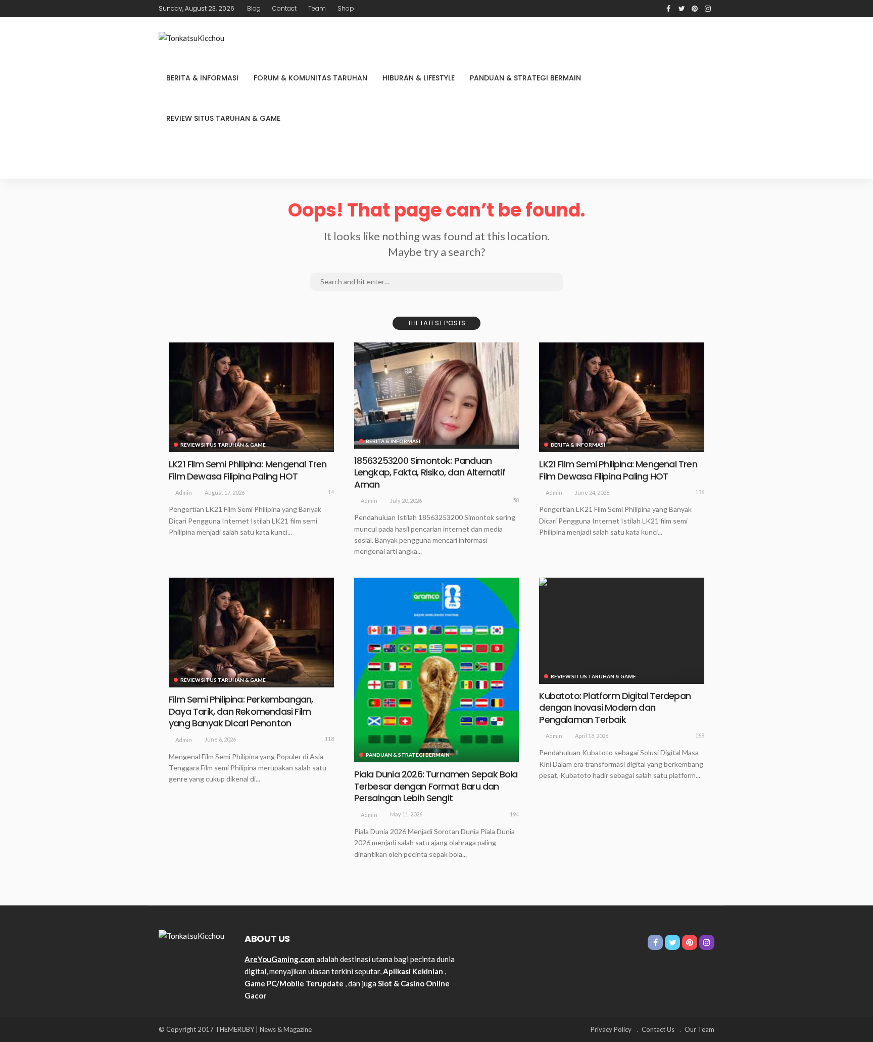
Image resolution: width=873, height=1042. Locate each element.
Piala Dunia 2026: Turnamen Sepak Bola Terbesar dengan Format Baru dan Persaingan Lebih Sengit (436, 786)
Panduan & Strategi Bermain (525, 78)
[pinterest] (694, 8)
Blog (254, 8)
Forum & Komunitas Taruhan (310, 78)
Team (317, 8)
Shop (345, 8)
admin (183, 492)
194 (514, 814)
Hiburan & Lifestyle (418, 78)
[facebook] (668, 8)
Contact (284, 8)
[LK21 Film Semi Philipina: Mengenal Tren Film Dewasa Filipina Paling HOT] (251, 397)
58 (516, 500)
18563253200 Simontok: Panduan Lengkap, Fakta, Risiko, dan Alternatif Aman (429, 472)
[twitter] (681, 8)
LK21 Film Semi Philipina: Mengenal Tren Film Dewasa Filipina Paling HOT (247, 470)
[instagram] (707, 8)
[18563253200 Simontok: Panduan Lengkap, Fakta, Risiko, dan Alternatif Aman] (436, 393)
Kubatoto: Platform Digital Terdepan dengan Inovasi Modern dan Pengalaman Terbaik (615, 707)
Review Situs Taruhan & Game (223, 118)
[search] (706, 159)
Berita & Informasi (202, 78)
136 (699, 492)
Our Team (699, 1029)
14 (331, 492)
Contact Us (658, 1029)
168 (699, 735)
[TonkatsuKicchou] (191, 37)
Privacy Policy (611, 1029)
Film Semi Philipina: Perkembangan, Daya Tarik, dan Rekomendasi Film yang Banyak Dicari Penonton (241, 711)
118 (329, 738)
